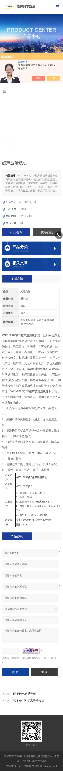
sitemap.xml (50, 766)
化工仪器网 (25, 766)
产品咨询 (16, 232)
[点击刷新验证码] (31, 651)
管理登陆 (37, 766)
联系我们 (47, 232)
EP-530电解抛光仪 (24, 693)
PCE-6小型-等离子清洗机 (28, 700)
